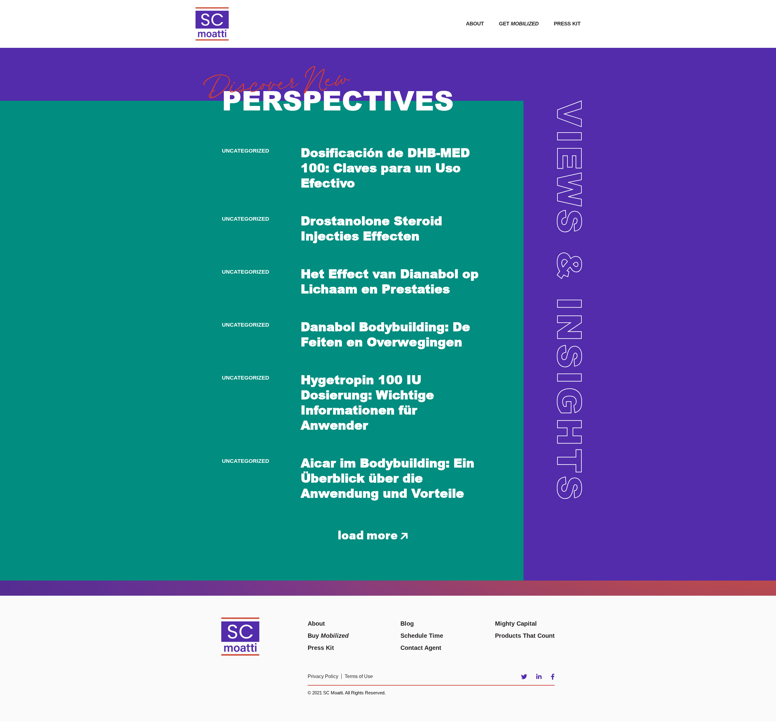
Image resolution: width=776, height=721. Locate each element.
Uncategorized (245, 151)
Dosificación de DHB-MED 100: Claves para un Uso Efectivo (385, 167)
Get (519, 24)
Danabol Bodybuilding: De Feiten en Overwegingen (385, 334)
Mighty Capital (516, 623)
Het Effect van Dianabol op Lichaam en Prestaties (390, 281)
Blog (407, 623)
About (475, 24)
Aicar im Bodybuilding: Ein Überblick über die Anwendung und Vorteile (387, 477)
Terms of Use (359, 676)
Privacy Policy (323, 676)
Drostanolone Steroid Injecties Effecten (371, 228)
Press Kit (567, 24)
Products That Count (525, 635)
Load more (369, 534)
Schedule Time (421, 635)
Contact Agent (420, 647)
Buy (328, 635)
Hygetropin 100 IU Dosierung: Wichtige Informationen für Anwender (367, 402)
